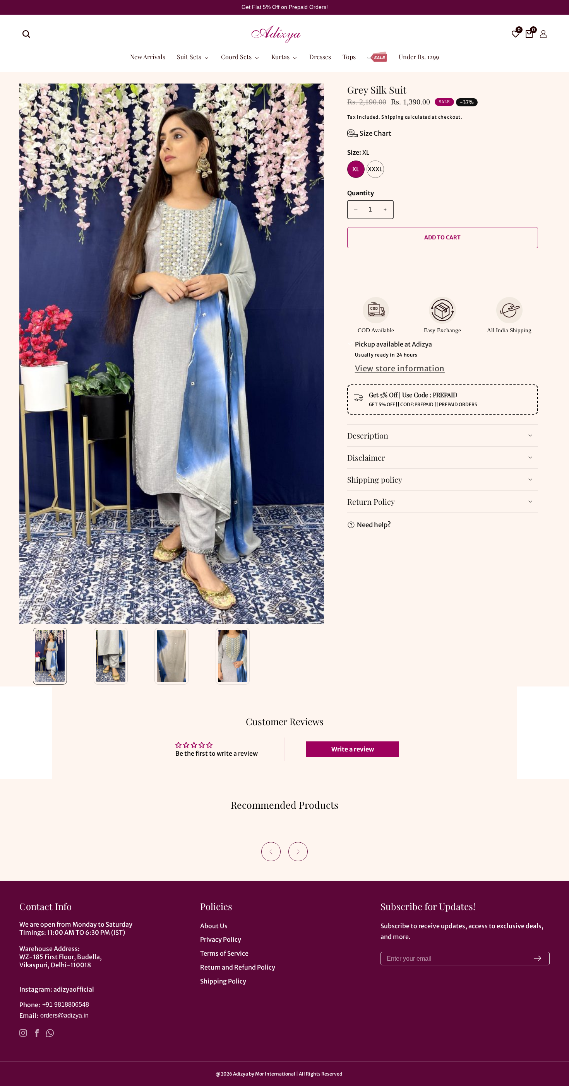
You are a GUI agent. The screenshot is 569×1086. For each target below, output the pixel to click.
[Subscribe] (537, 958)
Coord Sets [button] (237, 56)
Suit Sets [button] (190, 56)
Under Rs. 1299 (419, 56)
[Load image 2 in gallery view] (110, 656)
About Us (214, 926)
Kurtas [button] (281, 56)
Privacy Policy (220, 939)
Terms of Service (224, 953)
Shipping (392, 117)
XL (355, 169)
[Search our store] (26, 34)
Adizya (240, 1074)
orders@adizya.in (64, 1015)
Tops (349, 56)
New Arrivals (147, 56)
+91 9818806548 (65, 1004)
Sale (377, 53)
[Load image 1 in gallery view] (49, 656)
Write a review (352, 749)
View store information (400, 368)
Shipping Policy (223, 981)
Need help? (374, 524)
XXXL (375, 169)
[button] (271, 851)
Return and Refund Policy (237, 967)
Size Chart (375, 133)
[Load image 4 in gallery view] (232, 656)
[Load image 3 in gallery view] (171, 656)
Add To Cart (442, 237)
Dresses (320, 56)
